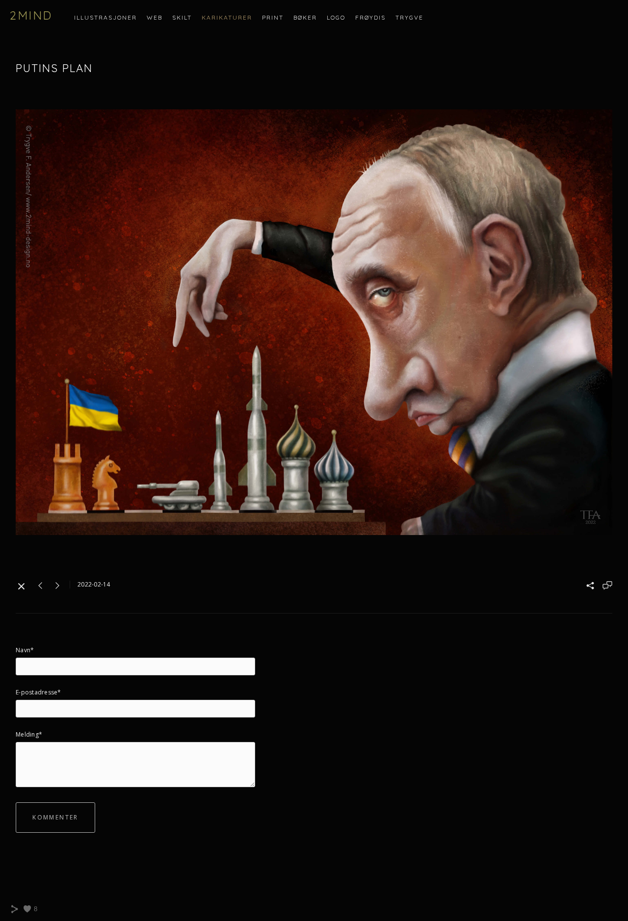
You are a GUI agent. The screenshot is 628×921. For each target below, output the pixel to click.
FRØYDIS (370, 17)
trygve (409, 17)
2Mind (31, 15)
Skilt (182, 17)
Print (273, 17)
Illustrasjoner (105, 17)
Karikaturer (227, 17)
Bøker (305, 17)
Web (154, 17)
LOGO (336, 17)
